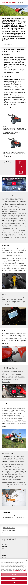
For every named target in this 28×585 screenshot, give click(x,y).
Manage (14, 574)
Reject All (14, 578)
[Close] (26, 560)
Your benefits (7, 76)
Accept (14, 582)
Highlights (7, 54)
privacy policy (16, 570)
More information (6, 382)
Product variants (8, 108)
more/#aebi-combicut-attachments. (16, 519)
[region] (14, 572)
